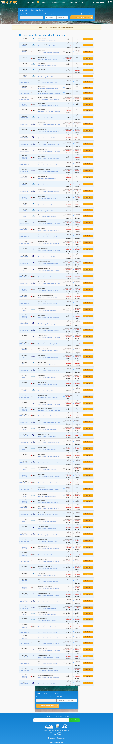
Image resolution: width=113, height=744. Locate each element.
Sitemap (51, 730)
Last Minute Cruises (76, 2)
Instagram (62, 738)
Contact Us (65, 730)
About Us (58, 730)
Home (27, 2)
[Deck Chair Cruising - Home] (9, 2)
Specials (34, 2)
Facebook (52, 738)
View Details (87, 39)
